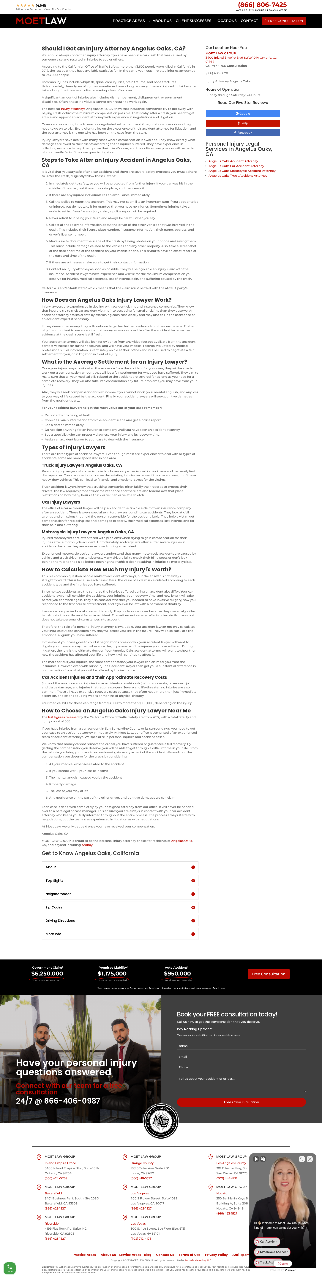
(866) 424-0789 (56, 1178)
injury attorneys (73, 109)
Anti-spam (241, 1255)
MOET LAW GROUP (221, 53)
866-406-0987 (72, 1101)
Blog (147, 1255)
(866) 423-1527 (55, 1208)
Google (244, 113)
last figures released (63, 717)
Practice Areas (129, 21)
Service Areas (130, 1255)
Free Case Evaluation (241, 1102)
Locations (226, 21)
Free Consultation (269, 974)
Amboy (87, 845)
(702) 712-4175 (141, 1238)
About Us (162, 21)
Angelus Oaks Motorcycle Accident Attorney (242, 171)
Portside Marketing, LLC (197, 1260)
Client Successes (193, 21)
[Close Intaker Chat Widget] (310, 1159)
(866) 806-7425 (262, 5)
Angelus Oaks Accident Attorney (233, 161)
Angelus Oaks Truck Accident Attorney (238, 175)
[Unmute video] (256, 1159)
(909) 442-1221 (226, 1178)
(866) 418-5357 (141, 1178)
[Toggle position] (302, 1159)
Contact (249, 21)
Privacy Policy (216, 1255)
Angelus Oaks (181, 841)
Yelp (245, 123)
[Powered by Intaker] (290, 1270)
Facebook (244, 132)
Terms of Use (189, 1255)
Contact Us (165, 1255)
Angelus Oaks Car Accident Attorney (236, 166)
